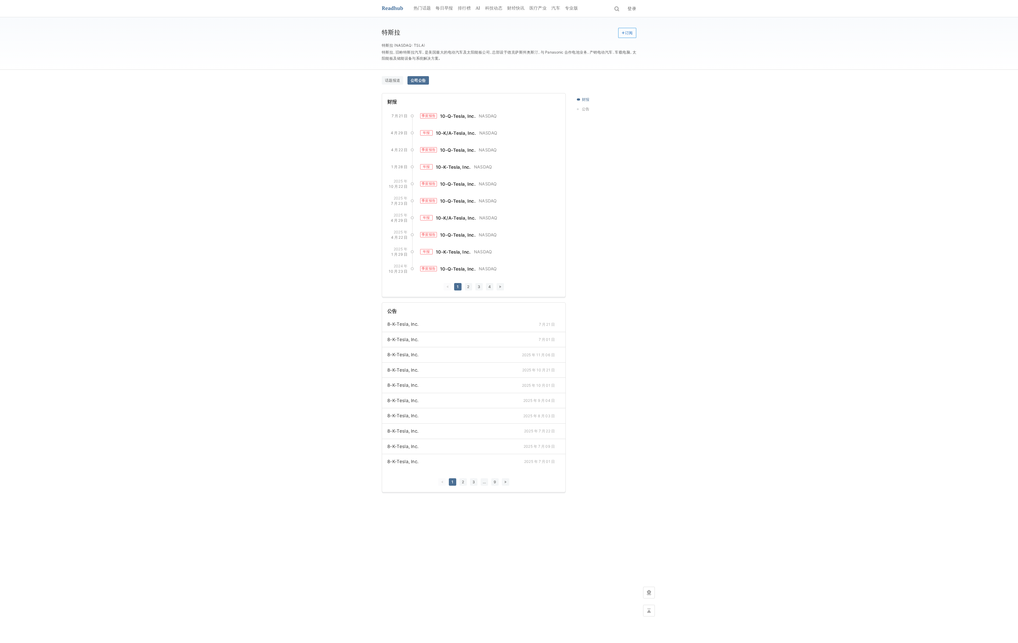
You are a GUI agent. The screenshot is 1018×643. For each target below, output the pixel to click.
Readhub (398, 9)
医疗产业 (538, 8)
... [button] (484, 482)
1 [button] (458, 287)
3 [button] (479, 287)
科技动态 (493, 8)
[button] (627, 33)
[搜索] (616, 8)
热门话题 (422, 8)
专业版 (571, 8)
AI (478, 8)
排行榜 (464, 8)
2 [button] (468, 287)
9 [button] (495, 482)
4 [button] (489, 287)
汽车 (555, 8)
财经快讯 (515, 8)
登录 (632, 8)
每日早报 (444, 8)
